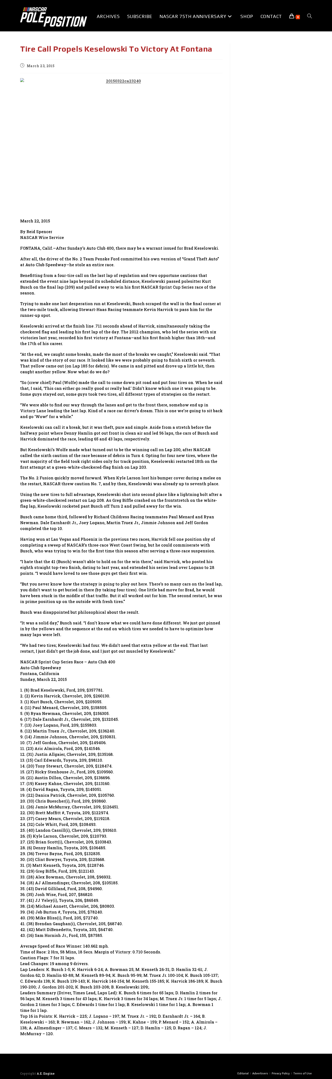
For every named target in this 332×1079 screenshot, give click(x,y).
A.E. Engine (45, 1073)
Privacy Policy (281, 1073)
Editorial (243, 1073)
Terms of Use (302, 1073)
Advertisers (260, 1073)
